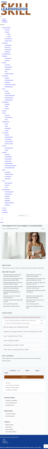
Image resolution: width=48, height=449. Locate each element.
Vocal (6, 187)
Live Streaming (8, 176)
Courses (4, 18)
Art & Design (5, 43)
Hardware (7, 134)
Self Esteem (7, 204)
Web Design (7, 51)
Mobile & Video (8, 161)
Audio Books (7, 172)
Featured (4, 110)
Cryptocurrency (8, 58)
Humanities (7, 29)
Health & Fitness (5, 121)
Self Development (6, 189)
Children (6, 106)
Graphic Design (8, 49)
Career (3, 439)
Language (7, 32)
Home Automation (9, 137)
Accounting (7, 115)
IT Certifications (8, 139)
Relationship (7, 200)
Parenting (7, 108)
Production (7, 185)
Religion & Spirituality (9, 202)
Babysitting (7, 104)
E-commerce (7, 64)
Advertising (7, 154)
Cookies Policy (5, 442)
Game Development (9, 80)
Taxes (6, 119)
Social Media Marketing (10, 167)
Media (3, 169)
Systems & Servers (9, 143)
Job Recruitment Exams (10, 95)
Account (1, 222)
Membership (4, 21)
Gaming (6, 150)
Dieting (6, 123)
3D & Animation (8, 45)
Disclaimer (4, 441)
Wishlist (43, 228)
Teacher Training (8, 40)
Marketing (4, 152)
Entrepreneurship (8, 67)
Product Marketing (9, 163)
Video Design (7, 178)
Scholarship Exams (9, 99)
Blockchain (4, 56)
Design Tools (7, 47)
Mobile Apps (7, 82)
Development (5, 75)
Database (7, 78)
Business (4, 62)
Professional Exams (9, 97)
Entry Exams (7, 93)
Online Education (8, 38)
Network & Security (9, 141)
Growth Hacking (8, 158)
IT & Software (5, 132)
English (9, 34)
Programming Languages (10, 84)
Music (3, 180)
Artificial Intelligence (6, 53)
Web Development (9, 86)
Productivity (7, 198)
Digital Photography (9, 174)
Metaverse (7, 60)
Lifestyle (4, 145)
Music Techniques (8, 183)
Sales (6, 71)
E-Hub (3, 88)
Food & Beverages (9, 148)
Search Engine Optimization (10, 165)
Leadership (7, 196)
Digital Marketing (8, 156)
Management (7, 69)
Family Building (5, 102)
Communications (8, 193)
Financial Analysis (8, 117)
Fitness (6, 126)
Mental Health (8, 128)
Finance (4, 113)
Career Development (9, 191)
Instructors (4, 20)
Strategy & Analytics (9, 73)
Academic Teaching (6, 27)
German (9, 36)
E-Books (6, 91)
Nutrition (6, 130)
